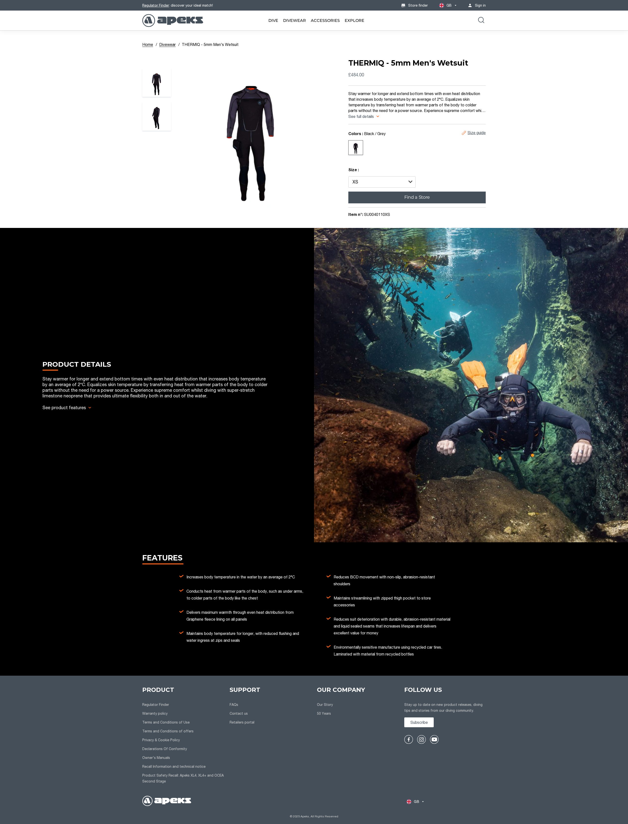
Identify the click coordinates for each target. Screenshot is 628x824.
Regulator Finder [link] (155, 704)
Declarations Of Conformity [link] (164, 749)
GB (449, 5)
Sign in (480, 5)
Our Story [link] (325, 704)
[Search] (481, 21)
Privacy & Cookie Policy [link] (161, 740)
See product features (64, 407)
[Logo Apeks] (172, 20)
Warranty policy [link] (155, 713)
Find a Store (417, 197)
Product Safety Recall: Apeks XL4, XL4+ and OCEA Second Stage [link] (183, 778)
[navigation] (183, 735)
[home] (166, 802)
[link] (273, 20)
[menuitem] (273, 20)
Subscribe (419, 722)
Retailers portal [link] (242, 722)
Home (147, 44)
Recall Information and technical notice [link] (174, 766)
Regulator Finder (155, 5)
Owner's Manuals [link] (156, 757)
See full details (361, 116)
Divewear (167, 44)
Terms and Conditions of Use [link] (166, 722)
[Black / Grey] (355, 147)
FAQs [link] (234, 704)
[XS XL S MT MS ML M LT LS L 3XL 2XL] (382, 182)
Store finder (418, 5)
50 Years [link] (324, 713)
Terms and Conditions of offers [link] (168, 731)
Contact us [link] (239, 713)
